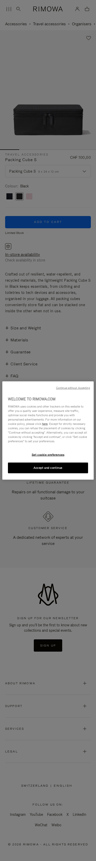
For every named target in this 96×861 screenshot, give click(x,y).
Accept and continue (48, 468)
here (45, 424)
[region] (47, 430)
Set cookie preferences (48, 455)
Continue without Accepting (73, 388)
